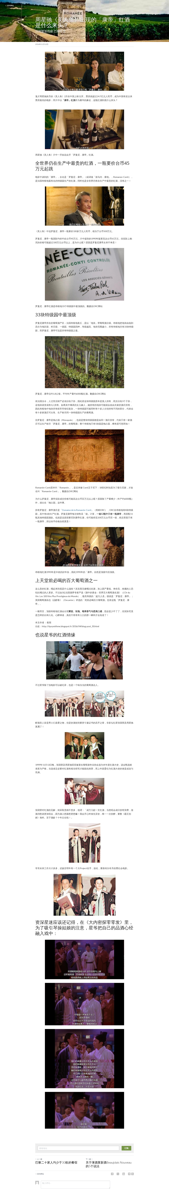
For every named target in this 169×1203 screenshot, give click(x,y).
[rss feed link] (132, 1174)
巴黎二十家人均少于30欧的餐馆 (56, 1162)
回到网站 (10, 5)
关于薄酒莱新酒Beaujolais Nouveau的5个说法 (109, 1164)
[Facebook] (112, 1174)
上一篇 (39, 1159)
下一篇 (88, 1159)
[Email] (129, 1174)
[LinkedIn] (123, 1174)
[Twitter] (118, 1174)
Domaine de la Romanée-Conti (76, 510)
